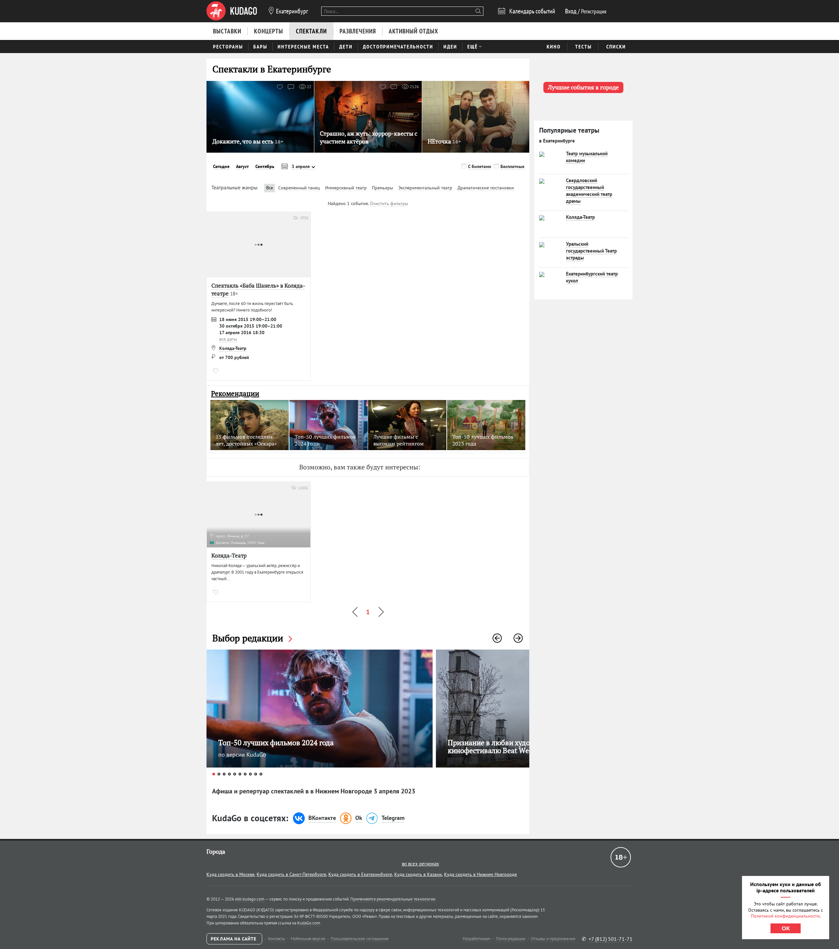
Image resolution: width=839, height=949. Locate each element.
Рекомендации (235, 393)
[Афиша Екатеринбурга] (231, 11)
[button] (497, 638)
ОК (786, 928)
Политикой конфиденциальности (785, 916)
